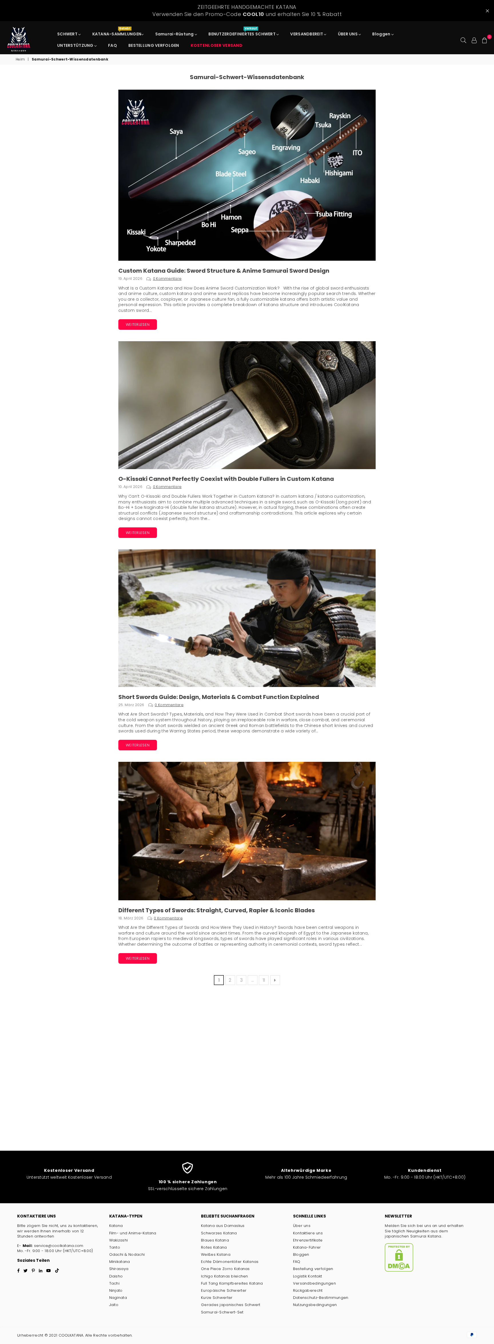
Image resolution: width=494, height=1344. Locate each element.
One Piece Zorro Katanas (225, 1268)
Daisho (116, 1276)
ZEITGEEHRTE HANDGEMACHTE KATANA (247, 10)
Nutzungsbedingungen (315, 1304)
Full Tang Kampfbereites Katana (232, 1283)
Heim (20, 59)
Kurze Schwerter (216, 1297)
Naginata (118, 1297)
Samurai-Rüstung (175, 34)
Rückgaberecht (308, 1290)
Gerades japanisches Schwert (230, 1304)
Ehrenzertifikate (307, 1240)
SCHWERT (67, 34)
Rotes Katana (214, 1247)
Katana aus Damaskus (222, 1225)
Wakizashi (118, 1240)
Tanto (114, 1247)
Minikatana (119, 1261)
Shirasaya (119, 1268)
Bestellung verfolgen (313, 1268)
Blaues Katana (215, 1240)
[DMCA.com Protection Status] (399, 1270)
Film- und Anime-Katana (132, 1233)
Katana (116, 1225)
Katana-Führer (307, 1247)
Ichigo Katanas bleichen (224, 1276)
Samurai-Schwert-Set (222, 1312)
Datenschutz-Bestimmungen (320, 1297)
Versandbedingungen (314, 1283)
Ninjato (116, 1290)
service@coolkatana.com (58, 1245)
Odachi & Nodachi (127, 1254)
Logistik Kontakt (307, 1276)
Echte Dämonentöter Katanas (229, 1261)
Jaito (113, 1304)
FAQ (112, 45)
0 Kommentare (167, 278)
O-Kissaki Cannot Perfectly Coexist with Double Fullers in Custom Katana (226, 479)
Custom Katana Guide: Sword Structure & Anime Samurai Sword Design (223, 271)
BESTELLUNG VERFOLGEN (153, 45)
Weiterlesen (138, 324)
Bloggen (381, 34)
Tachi (114, 1283)
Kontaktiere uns (308, 1233)
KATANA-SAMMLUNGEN (117, 32)
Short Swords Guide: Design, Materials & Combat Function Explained (218, 697)
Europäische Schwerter (223, 1290)
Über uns (301, 1225)
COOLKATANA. (71, 1335)
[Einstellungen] (474, 39)
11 (264, 980)
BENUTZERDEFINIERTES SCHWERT (242, 32)
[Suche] (463, 39)
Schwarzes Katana (219, 1233)
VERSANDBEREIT (307, 34)
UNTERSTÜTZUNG (75, 45)
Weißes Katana (215, 1254)
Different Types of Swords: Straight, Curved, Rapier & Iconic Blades (216, 910)
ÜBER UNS (348, 34)
